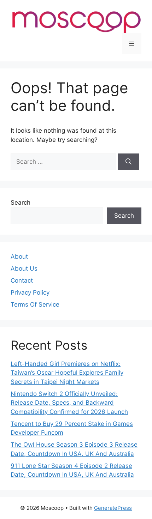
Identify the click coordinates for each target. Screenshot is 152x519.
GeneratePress (113, 508)
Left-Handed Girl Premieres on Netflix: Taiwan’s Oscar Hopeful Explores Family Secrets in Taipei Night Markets (67, 372)
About (19, 256)
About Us (24, 268)
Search (20, 202)
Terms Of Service (35, 304)
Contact (22, 280)
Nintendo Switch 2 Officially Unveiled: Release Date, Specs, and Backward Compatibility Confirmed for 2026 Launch (69, 402)
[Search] (128, 161)
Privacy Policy (30, 292)
